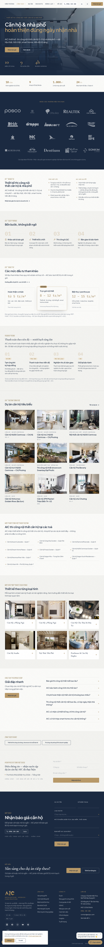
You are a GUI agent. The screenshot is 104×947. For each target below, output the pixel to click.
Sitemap (87, 943)
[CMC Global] (91, 111)
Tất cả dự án (93, 405)
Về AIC (59, 4)
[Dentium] (52, 150)
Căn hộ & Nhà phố (43, 899)
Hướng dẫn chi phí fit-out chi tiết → (16, 282)
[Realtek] (72, 111)
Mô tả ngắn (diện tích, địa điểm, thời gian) (70, 819)
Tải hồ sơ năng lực (90, 870)
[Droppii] (32, 124)
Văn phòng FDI (42, 896)
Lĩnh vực (20, 4)
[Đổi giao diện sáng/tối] (87, 4)
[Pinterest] (28, 925)
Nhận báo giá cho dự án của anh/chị (16, 201)
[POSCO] (13, 111)
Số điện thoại (83, 802)
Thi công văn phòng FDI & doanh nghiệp (56, 742)
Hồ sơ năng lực (63, 915)
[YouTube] (23, 925)
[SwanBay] (32, 150)
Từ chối (21, 940)
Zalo (25, 831)
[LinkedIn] (7, 925)
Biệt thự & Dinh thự (43, 902)
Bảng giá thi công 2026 (66, 899)
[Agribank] (13, 150)
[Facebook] (12, 925)
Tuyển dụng (63, 921)
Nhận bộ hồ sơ (76, 780)
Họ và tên (58, 802)
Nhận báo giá (97, 4)
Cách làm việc (63, 912)
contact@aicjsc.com (87, 914)
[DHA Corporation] (13, 124)
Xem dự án (26, 50)
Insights (39, 4)
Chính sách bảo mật (77, 943)
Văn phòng (9, 4)
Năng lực (49, 4)
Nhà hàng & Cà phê (43, 909)
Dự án (30, 4)
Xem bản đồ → (85, 918)
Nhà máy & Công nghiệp (45, 912)
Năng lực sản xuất (64, 909)
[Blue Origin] (72, 124)
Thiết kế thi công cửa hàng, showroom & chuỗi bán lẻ (23, 742)
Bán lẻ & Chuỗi (42, 905)
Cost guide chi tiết (65, 902)
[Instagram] (17, 925)
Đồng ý (9, 940)
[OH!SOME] (91, 137)
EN (81, 4)
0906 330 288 (71, 4)
